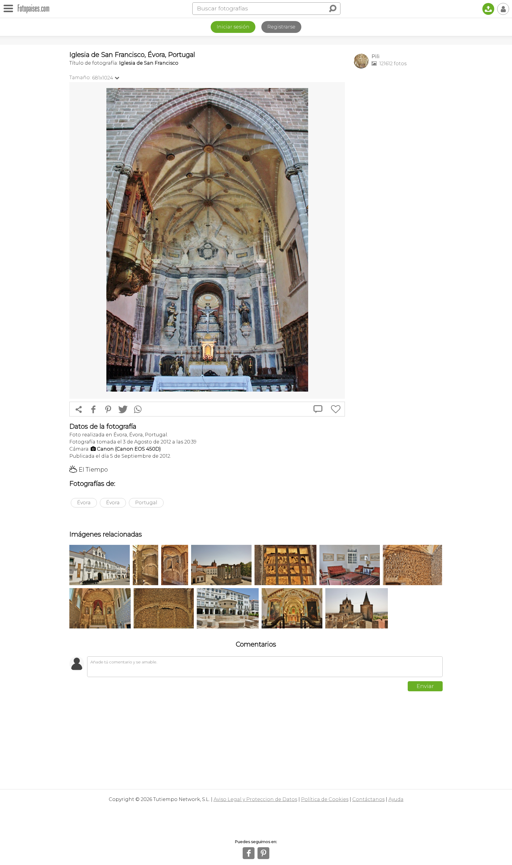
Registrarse (281, 27)
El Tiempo (88, 469)
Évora (84, 502)
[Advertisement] (398, 166)
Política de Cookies (324, 799)
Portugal (146, 502)
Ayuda (396, 799)
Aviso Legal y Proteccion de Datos (255, 799)
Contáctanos (368, 799)
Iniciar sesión (233, 27)
